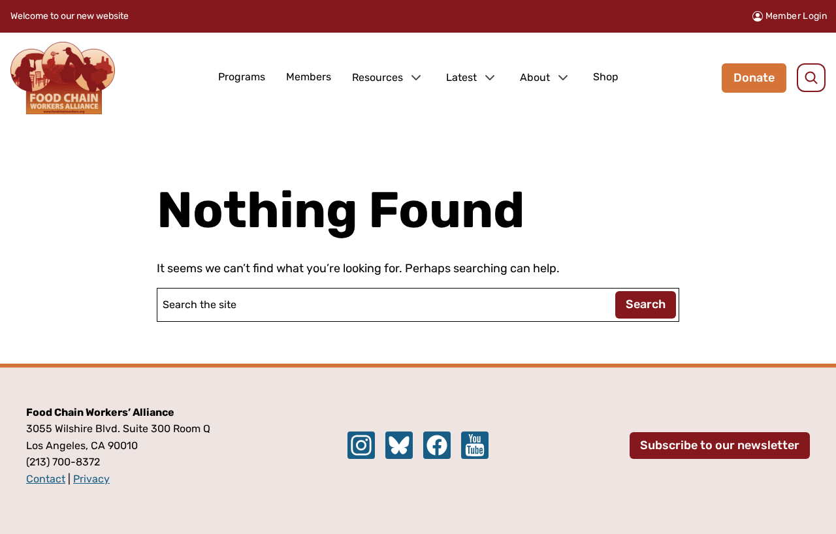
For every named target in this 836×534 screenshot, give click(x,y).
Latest (461, 77)
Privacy (91, 479)
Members (308, 77)
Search (646, 304)
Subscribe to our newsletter (719, 445)
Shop (606, 77)
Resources (377, 77)
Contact (45, 479)
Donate (754, 78)
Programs (241, 77)
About (535, 77)
